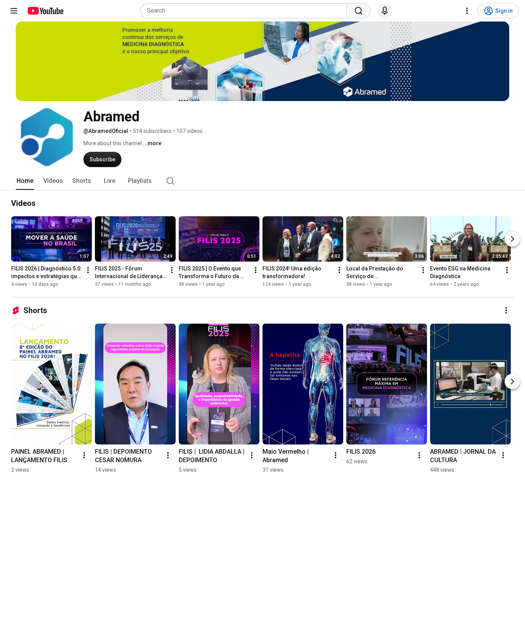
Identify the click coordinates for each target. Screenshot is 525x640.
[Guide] (13, 10)
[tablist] (262, 181)
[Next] (512, 239)
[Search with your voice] (384, 10)
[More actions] (88, 270)
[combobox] (246, 10)
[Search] (358, 10)
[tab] (25, 181)
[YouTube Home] (45, 11)
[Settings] (467, 10)
